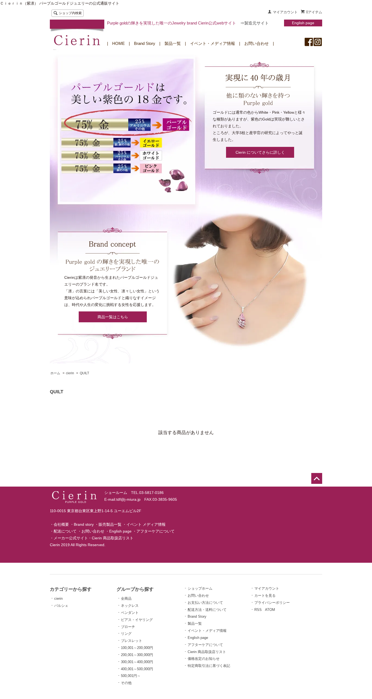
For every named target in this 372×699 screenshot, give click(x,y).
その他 (126, 683)
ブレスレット (131, 641)
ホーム (55, 373)
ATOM (270, 610)
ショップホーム (200, 588)
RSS (258, 610)
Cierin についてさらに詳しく (260, 152)
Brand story (84, 524)
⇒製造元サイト (254, 23)
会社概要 (61, 524)
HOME (118, 43)
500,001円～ (131, 676)
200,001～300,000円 (137, 655)
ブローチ (128, 627)
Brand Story (144, 43)
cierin (70, 373)
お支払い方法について (205, 603)
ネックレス (130, 606)
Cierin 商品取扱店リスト (112, 538)
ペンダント (130, 613)
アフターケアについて (155, 531)
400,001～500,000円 (137, 669)
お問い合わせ (256, 43)
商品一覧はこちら (112, 317)
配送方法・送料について (207, 610)
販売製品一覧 (110, 524)
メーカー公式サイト (71, 538)
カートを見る (265, 595)
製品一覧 (172, 43)
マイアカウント (285, 12)
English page (303, 23)
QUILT (84, 373)
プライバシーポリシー (272, 603)
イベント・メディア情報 (212, 43)
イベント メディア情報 (146, 524)
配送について (65, 531)
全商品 (126, 598)
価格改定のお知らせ (203, 659)
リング (126, 634)
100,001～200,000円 (137, 648)
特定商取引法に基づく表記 (209, 666)
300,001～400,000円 (137, 662)
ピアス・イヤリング (137, 620)
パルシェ (61, 606)
